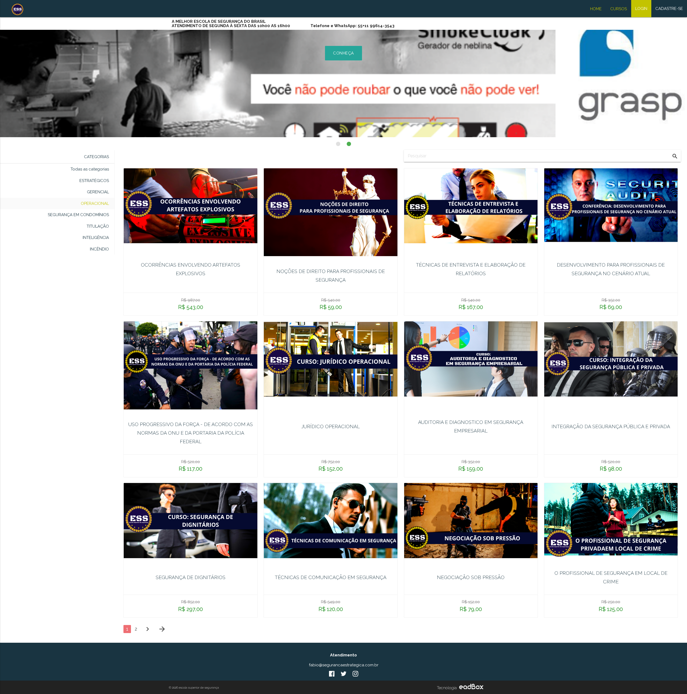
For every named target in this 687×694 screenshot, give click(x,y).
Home (596, 8)
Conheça (343, 53)
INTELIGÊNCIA (96, 237)
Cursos (618, 8)
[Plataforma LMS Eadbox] (470, 687)
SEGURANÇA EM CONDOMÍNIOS (78, 214)
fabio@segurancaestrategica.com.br (343, 665)
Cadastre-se (669, 8)
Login (641, 8)
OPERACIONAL (95, 203)
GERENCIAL (98, 192)
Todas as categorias (90, 169)
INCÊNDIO (99, 249)
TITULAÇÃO (98, 226)
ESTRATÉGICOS (94, 180)
